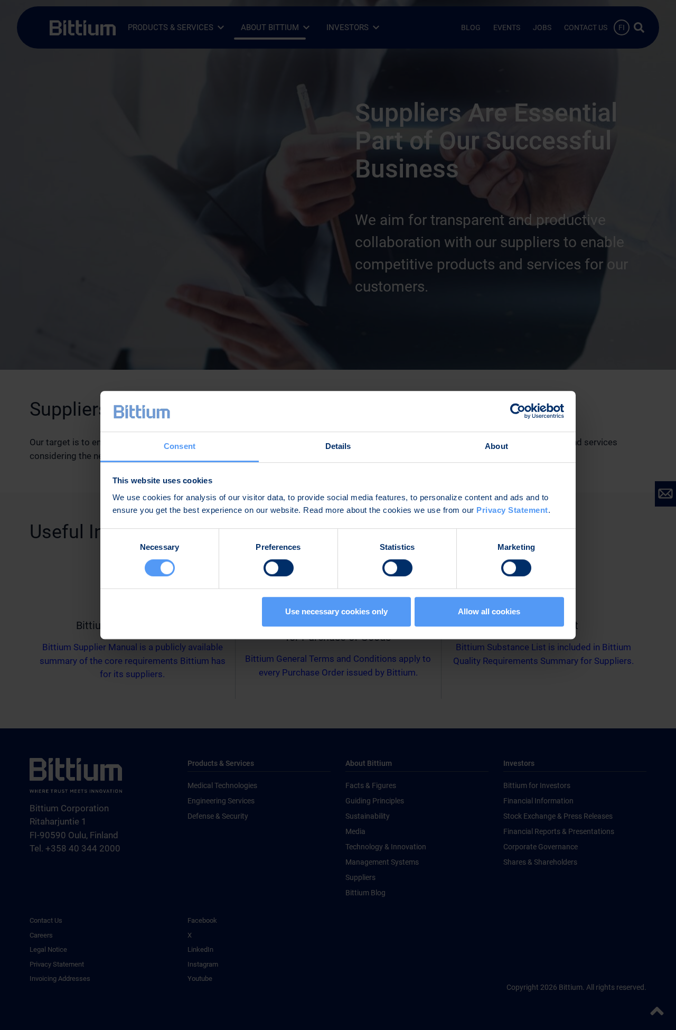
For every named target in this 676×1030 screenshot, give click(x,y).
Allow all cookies (489, 611)
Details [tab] (338, 446)
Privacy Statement (512, 509)
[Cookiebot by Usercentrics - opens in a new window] (518, 411)
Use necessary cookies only (336, 611)
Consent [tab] (179, 446)
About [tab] (496, 446)
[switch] (279, 567)
